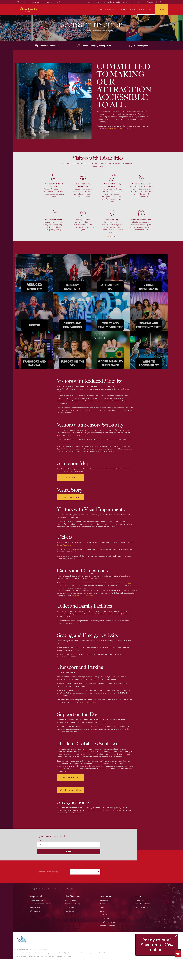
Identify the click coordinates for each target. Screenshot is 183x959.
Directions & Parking (72, 904)
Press (102, 907)
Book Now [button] (161, 9)
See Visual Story (70, 497)
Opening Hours (70, 900)
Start (31, 889)
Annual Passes (35, 907)
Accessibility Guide (67, 889)
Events (140, 2)
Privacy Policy (139, 900)
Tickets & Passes (36, 900)
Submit (68, 851)
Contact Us (104, 900)
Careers (103, 904)
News (125, 2)
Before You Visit (53, 889)
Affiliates (149, 2)
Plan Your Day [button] (145, 9)
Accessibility (109, 2)
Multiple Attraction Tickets (40, 904)
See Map (113, 237)
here (129, 583)
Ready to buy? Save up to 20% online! (157, 945)
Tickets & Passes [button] (107, 9)
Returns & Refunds (141, 907)
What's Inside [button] (127, 9)
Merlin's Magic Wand (107, 922)
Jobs (118, 2)
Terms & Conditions (142, 904)
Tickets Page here (64, 545)
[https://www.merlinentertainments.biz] (21, 939)
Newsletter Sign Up (94, 2)
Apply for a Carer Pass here (82, 596)
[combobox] (85, 872)
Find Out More (70, 777)
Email (39, 840)
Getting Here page (89, 702)
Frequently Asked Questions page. (118, 129)
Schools (133, 2)
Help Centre (69, 911)
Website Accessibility (70, 790)
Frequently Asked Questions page (109, 810)
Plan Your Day (40, 889)
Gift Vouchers (35, 911)
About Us (103, 915)
